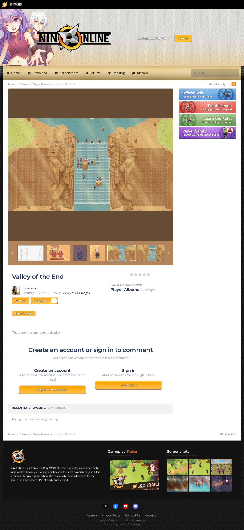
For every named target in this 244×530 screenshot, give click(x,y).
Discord (142, 73)
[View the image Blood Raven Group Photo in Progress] (30, 253)
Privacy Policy (111, 515)
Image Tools (156, 233)
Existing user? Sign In (152, 38)
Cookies (150, 515)
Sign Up (183, 38)
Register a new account (52, 389)
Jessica (31, 288)
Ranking (118, 73)
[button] (12, 253)
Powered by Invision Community (122, 524)
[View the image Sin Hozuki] (97, 253)
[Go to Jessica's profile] (16, 290)
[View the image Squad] (151, 253)
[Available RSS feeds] (233, 84)
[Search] (235, 72)
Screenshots (69, 73)
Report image (23, 313)
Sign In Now (128, 385)
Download (39, 73)
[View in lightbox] (90, 164)
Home (15, 73)
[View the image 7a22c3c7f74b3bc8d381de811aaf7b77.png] (58, 253)
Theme (90, 515)
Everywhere (220, 72)
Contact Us (133, 515)
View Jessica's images (76, 293)
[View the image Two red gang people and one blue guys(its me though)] (80, 253)
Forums (95, 73)
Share (21, 300)
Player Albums (124, 289)
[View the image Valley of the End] (121, 253)
